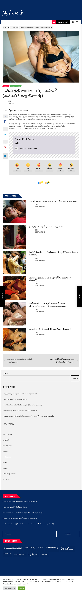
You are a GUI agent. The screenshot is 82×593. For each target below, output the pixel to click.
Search (5, 374)
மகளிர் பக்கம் (7, 457)
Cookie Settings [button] (9, 588)
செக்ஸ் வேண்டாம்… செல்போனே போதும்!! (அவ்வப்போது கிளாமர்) (53, 253)
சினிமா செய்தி (7, 435)
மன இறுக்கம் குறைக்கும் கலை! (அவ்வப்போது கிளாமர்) (53, 201)
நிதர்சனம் (13, 12)
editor (10, 101)
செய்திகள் (6, 440)
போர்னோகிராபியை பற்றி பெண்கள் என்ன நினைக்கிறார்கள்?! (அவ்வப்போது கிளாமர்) (48, 304)
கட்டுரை (5, 468)
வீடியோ (5, 462)
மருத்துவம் (6, 451)
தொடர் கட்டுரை (7, 446)
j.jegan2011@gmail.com (28, 148)
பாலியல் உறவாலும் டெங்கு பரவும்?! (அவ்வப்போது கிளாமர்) (50, 279)
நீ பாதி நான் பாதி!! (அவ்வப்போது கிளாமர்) (48, 226)
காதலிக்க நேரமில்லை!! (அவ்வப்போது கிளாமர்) (50, 329)
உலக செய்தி (6, 479)
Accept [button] (21, 588)
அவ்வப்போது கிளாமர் (9, 474)
